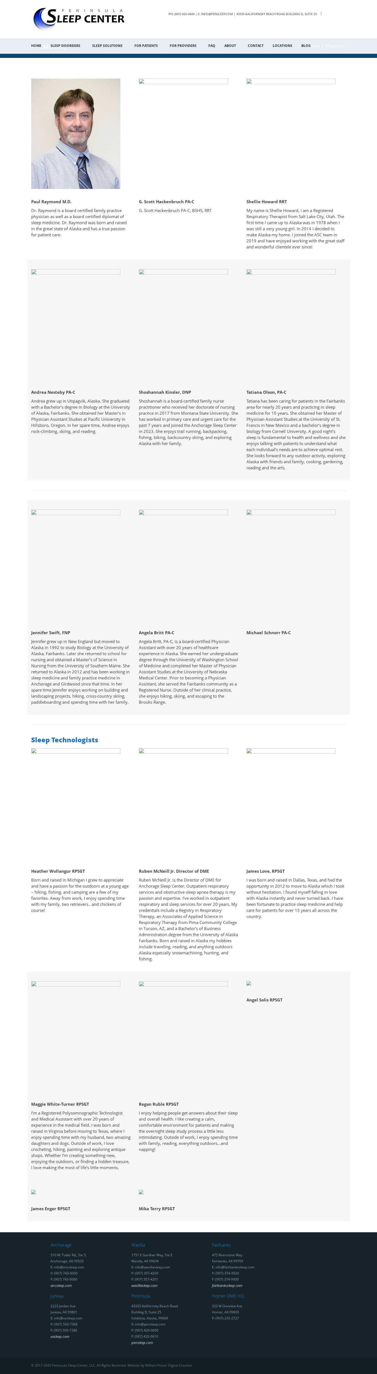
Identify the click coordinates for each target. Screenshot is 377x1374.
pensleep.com (142, 1342)
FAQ (211, 45)
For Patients (146, 45)
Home (36, 45)
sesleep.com (60, 1336)
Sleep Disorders (65, 45)
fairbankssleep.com (227, 1285)
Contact (256, 45)
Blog (306, 45)
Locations (282, 45)
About (230, 45)
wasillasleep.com (144, 1285)
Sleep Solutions (107, 45)
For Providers (183, 45)
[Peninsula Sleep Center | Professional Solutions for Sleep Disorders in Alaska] (78, 18)
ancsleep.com (61, 1285)
